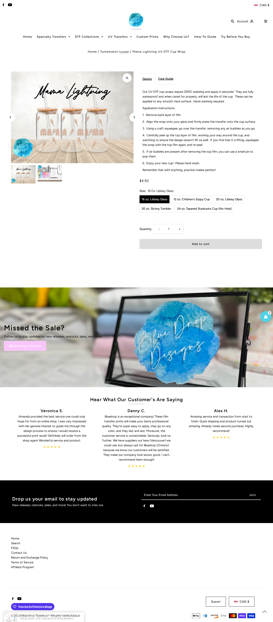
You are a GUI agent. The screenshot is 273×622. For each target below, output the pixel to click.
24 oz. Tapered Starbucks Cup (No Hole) (204, 208)
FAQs (14, 548)
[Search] (232, 21)
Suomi (216, 601)
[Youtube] (9, 5)
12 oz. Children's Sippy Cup (191, 199)
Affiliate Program (22, 567)
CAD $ (264, 5)
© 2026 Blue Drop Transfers (30, 616)
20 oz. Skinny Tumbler (156, 208)
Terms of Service (22, 562)
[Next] (134, 117)
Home (92, 51)
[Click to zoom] (127, 77)
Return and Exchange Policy (29, 557)
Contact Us (19, 553)
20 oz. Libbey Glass (229, 199)
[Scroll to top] (264, 611)
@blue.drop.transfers (25, 346)
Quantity (145, 229)
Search (15, 543)
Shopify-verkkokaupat (65, 616)
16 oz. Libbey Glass (154, 199)
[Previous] (10, 117)
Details (147, 79)
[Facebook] (3, 5)
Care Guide (165, 79)
